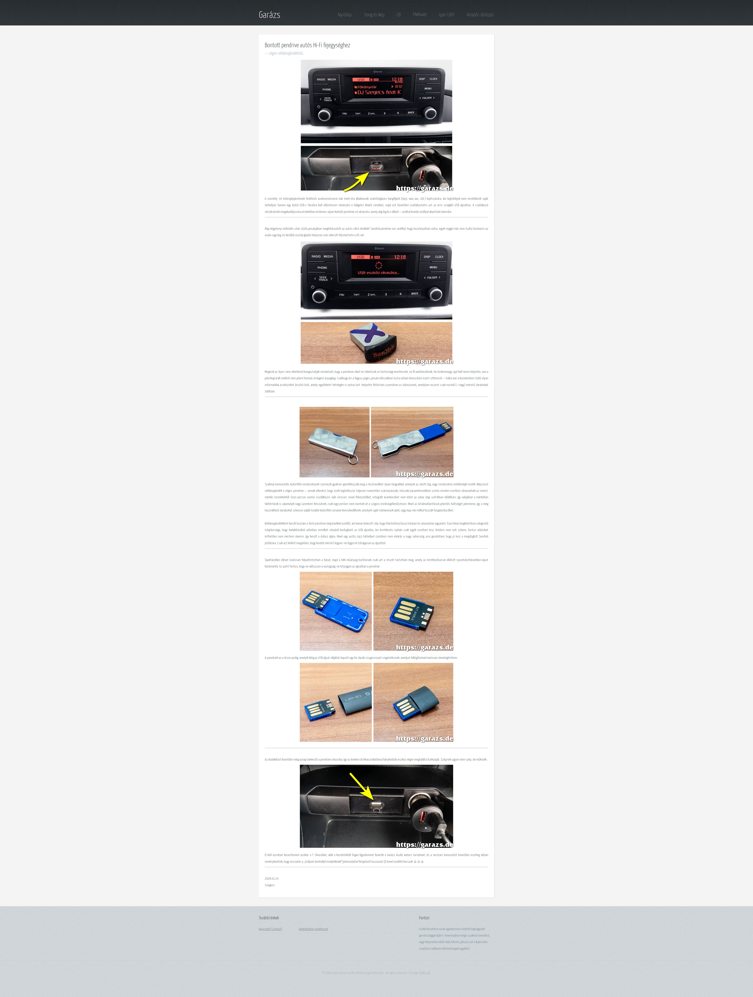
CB (399, 15)
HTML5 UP (424, 973)
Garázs (269, 15)
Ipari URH (446, 15)
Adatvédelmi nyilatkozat (313, 929)
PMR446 (420, 15)
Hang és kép (374, 15)
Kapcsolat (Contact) (270, 929)
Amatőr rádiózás (480, 15)
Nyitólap (345, 15)
